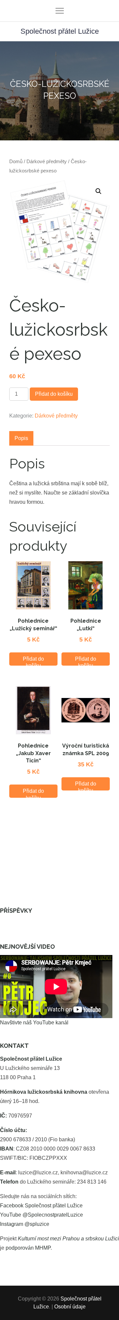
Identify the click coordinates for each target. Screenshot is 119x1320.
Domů (15, 161)
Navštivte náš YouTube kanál (34, 1022)
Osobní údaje (70, 1306)
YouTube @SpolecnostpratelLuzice (41, 1215)
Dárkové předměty (46, 161)
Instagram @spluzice (24, 1224)
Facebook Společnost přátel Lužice (41, 1205)
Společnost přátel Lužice (59, 31)
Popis (21, 438)
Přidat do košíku (54, 394)
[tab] (21, 438)
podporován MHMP (28, 1248)
